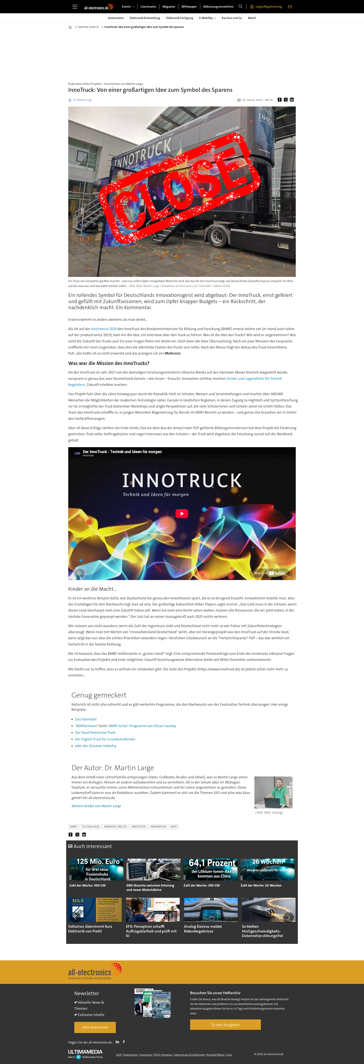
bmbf (73, 826)
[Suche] (240, 6)
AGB (118, 1054)
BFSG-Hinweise (163, 1054)
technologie (91, 826)
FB (125, 1042)
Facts (229, 1054)
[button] (75, 917)
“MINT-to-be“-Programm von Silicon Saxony (142, 726)
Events (126, 7)
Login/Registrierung (269, 7)
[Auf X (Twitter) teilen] (286, 100)
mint (174, 826)
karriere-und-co (115, 826)
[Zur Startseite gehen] (99, 7)
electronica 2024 (104, 328)
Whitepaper (189, 7)
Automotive (116, 18)
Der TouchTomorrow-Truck (95, 732)
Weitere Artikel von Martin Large (96, 806)
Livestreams (148, 7)
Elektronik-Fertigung (179, 18)
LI (118, 1042)
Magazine (168, 7)
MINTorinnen (86, 726)
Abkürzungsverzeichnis (218, 7)
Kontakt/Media (215, 1054)
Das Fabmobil (85, 719)
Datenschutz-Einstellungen (189, 1054)
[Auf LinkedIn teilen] (292, 100)
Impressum (145, 1054)
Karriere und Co (232, 18)
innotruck (139, 826)
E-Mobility (206, 18)
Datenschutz (130, 1054)
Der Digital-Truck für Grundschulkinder (105, 739)
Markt (252, 18)
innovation (158, 826)
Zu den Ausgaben (225, 1024)
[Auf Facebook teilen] (280, 100)
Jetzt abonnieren (95, 1027)
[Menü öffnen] (74, 7)
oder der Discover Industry (95, 745)
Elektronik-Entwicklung (145, 18)
